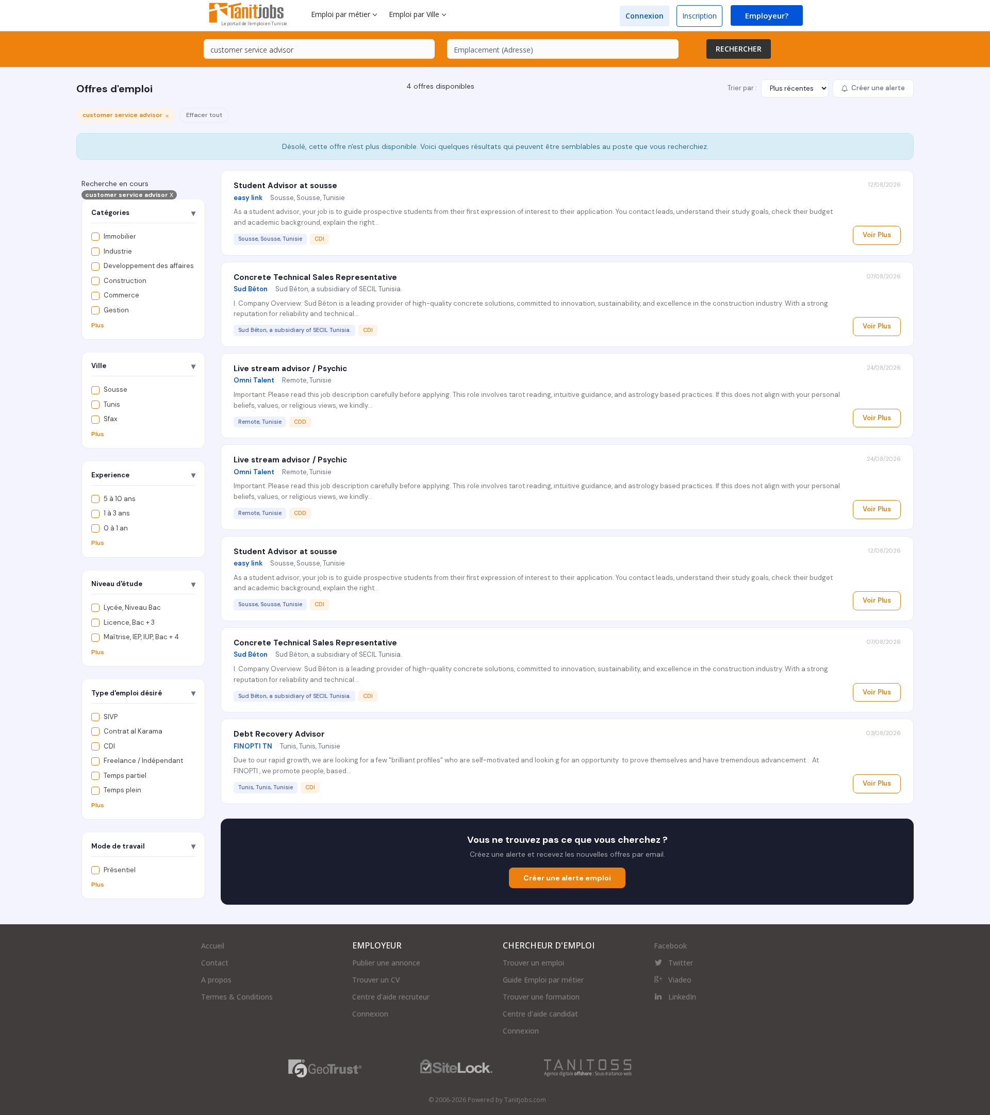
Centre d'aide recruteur (391, 997)
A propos (216, 980)
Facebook (670, 946)
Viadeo (679, 980)
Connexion (644, 16)
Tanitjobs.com (525, 1099)
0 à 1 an (116, 528)
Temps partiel (125, 775)
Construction (125, 280)
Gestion (116, 310)
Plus (97, 325)
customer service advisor (129, 195)
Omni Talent (254, 380)
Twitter (680, 963)
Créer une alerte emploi (567, 878)
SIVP (111, 716)
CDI (109, 746)
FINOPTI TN (253, 746)
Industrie (118, 251)
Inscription (699, 16)
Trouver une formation (541, 997)
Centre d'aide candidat (540, 1014)
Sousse (115, 389)
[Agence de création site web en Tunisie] (588, 1067)
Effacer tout (204, 115)
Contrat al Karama (133, 731)
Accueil (212, 946)
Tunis (112, 404)
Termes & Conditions (237, 997)
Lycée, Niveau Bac (132, 607)
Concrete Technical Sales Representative (315, 277)
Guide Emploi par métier (543, 980)
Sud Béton (251, 289)
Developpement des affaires (149, 265)
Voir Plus (877, 234)
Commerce (121, 295)
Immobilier (120, 236)
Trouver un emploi (533, 963)
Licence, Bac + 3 (129, 622)
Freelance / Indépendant (143, 760)
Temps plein (122, 790)
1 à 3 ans (117, 513)
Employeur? (766, 15)
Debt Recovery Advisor (279, 734)
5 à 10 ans (120, 498)
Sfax (110, 418)
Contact (214, 963)
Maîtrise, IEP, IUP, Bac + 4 (141, 637)
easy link (248, 197)
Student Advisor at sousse (285, 185)
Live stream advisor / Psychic (290, 368)
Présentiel (120, 870)
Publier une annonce (386, 963)
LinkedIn (682, 997)
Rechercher (739, 49)
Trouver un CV (376, 980)
